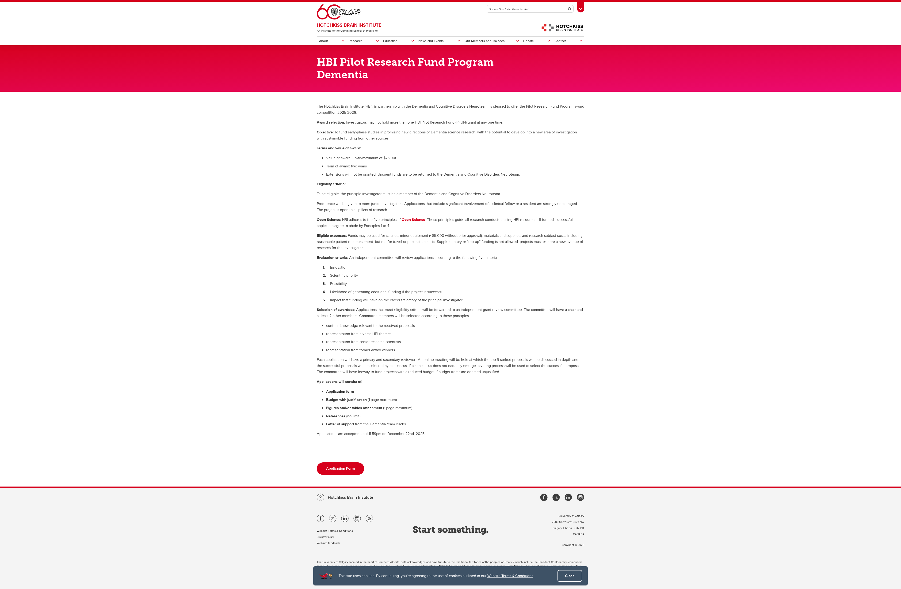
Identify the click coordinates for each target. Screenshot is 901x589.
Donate (528, 40)
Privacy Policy (325, 537)
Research (356, 40)
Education (390, 40)
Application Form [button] (340, 468)
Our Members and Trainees (485, 40)
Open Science (413, 219)
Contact (560, 40)
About (323, 40)
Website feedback (328, 543)
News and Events (431, 40)
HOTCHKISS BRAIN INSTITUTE (349, 25)
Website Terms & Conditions (510, 575)
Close (570, 575)
